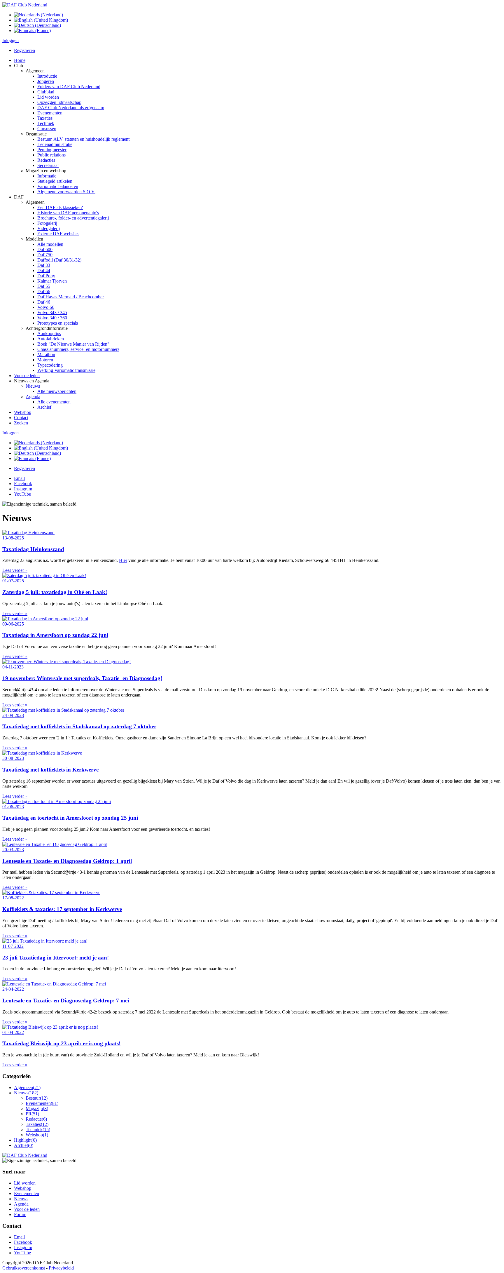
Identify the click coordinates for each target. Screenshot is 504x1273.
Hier (123, 560)
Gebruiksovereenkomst (23, 1267)
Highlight (25, 1140)
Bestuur (37, 1098)
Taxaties (37, 1124)
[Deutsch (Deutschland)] (37, 25)
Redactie (36, 1119)
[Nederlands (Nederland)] (38, 14)
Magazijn (37, 1108)
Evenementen (42, 1103)
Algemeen (27, 1087)
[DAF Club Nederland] (24, 4)
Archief (23, 1145)
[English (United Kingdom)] (41, 20)
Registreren (24, 50)
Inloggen (10, 40)
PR (32, 1113)
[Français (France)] (32, 30)
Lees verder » (14, 570)
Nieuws (26, 1092)
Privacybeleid (61, 1267)
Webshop (37, 1134)
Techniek (38, 1129)
